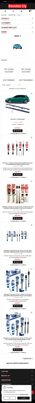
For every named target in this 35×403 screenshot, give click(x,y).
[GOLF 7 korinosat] (9, 70)
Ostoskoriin (17, 130)
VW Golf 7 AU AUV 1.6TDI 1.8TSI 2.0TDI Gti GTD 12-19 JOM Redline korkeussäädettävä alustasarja (17, 164)
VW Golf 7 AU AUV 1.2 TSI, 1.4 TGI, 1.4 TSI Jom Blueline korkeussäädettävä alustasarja (18, 295)
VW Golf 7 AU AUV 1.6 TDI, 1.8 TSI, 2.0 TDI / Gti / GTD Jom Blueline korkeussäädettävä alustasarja (17, 339)
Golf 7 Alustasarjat (26, 80)
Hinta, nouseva (11, 85)
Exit (9, 398)
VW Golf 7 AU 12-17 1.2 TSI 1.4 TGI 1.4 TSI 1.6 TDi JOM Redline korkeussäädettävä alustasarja (17, 207)
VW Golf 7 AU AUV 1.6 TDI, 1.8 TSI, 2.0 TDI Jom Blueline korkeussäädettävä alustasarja (18, 251)
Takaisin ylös (28, 358)
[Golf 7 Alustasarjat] (26, 70)
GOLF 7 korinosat (9, 80)
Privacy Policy (24, 394)
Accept (24, 398)
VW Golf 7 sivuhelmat (17, 119)
